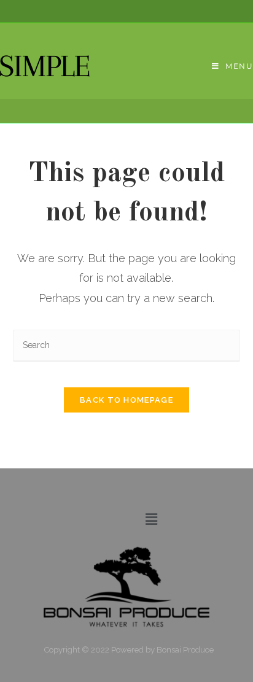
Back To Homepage (126, 400)
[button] (151, 519)
